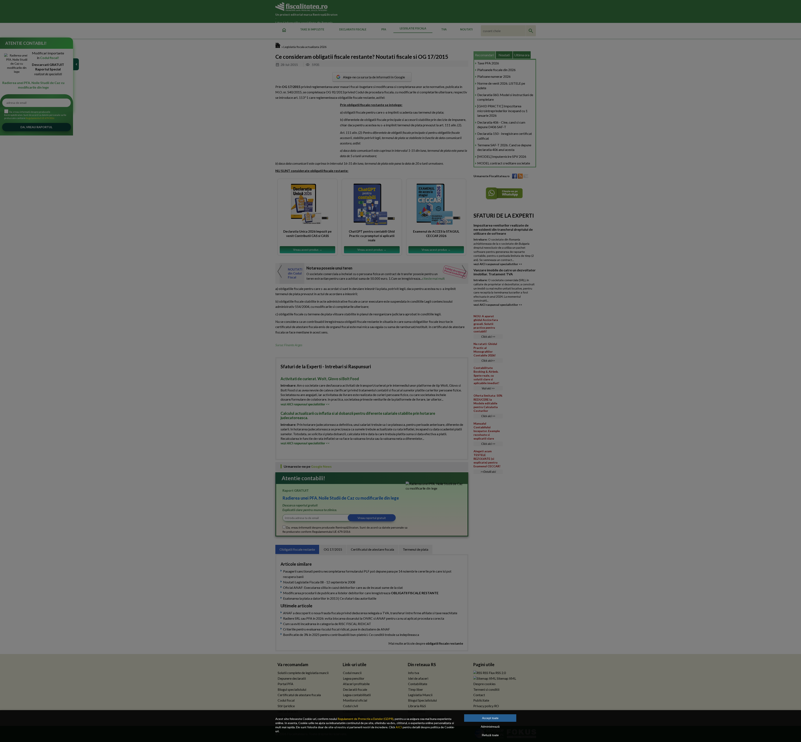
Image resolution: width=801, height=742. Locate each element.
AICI (399, 727)
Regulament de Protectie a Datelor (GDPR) (365, 719)
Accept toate (490, 718)
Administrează (490, 726)
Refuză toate (490, 735)
